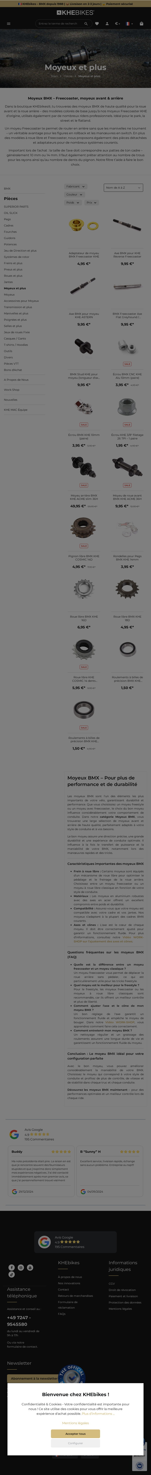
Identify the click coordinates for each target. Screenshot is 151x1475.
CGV (112, 1283)
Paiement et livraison (123, 1296)
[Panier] (141, 23)
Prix (89, 202)
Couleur (71, 194)
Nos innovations (69, 1283)
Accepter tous (75, 1434)
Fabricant (73, 186)
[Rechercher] (86, 23)
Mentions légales (120, 1309)
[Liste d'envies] (97, 23)
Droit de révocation (122, 1290)
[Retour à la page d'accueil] (75, 12)
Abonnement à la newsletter (34, 1378)
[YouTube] (30, 1267)
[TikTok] (11, 1274)
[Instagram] (21, 1267)
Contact (63, 1289)
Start (54, 76)
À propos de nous (70, 1277)
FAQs (61, 1314)
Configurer (75, 1443)
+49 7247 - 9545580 (19, 1321)
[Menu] (9, 23)
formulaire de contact (22, 1346)
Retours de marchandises (75, 1296)
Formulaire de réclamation (67, 1304)
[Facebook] (11, 1267)
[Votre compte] (107, 23)
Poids (70, 202)
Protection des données (125, 1302)
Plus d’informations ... (98, 1414)
